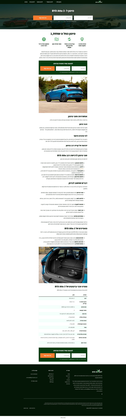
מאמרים (68, 380)
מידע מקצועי (67, 382)
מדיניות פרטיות (32, 408)
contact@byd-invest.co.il (89, 389)
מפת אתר (68, 384)
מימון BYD (59, 2)
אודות (26, 2)
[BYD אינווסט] (98, 2)
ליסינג (69, 378)
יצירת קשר (68, 376)
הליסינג (81, 169)
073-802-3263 (34, 381)
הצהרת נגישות (63, 417)
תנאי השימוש (62, 21)
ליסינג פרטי (32, 2)
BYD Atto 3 (51, 374)
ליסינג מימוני (40, 2)
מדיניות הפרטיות (55, 21)
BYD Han (52, 380)
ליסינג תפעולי (49, 2)
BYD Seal (52, 382)
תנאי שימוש (26, 408)
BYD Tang (51, 378)
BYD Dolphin (51, 376)
